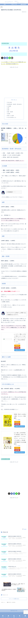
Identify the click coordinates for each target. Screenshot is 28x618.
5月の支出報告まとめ (11, 117)
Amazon (17, 345)
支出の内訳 (9, 102)
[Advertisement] (14, 27)
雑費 (8, 109)
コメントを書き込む (14, 598)
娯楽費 (8, 113)
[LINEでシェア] (9, 58)
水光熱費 (9, 106)
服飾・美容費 (10, 111)
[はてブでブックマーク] (7, 58)
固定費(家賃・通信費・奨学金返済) (14, 104)
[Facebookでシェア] (5, 58)
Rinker (19, 343)
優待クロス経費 (10, 115)
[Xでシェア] (2, 58)
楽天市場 (17, 347)
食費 (8, 108)
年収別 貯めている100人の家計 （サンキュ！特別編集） (20, 416)
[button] (12, 58)
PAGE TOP (14, 610)
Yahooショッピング (19, 350)
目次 (12, 99)
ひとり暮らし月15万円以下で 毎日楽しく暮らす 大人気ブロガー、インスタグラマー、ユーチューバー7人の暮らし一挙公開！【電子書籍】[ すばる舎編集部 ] (20, 438)
